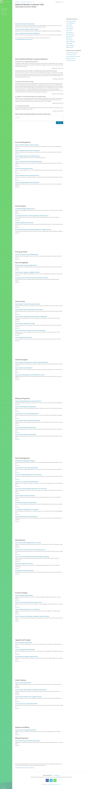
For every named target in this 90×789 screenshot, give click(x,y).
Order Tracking (69, 43)
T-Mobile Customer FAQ (70, 60)
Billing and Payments (70, 34)
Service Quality (69, 24)
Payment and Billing (70, 45)
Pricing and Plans (69, 26)
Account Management (70, 23)
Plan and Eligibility (69, 28)
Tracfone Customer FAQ (71, 54)
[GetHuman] (5, 1)
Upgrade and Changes (70, 41)
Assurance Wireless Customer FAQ (73, 56)
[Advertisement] (39, 49)
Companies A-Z (4, 12)
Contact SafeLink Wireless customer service (23, 39)
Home (2, 6)
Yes (53, 775)
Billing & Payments (69, 47)
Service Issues (69, 30)
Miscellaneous (69, 38)
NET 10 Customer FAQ (70, 58)
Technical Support (69, 32)
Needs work (57, 775)
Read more (17, 148)
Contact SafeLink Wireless (71, 21)
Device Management (70, 36)
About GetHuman (4, 14)
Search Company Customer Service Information (4, 10)
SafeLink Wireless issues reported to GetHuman (24, 767)
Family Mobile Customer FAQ (71, 52)
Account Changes (69, 39)
